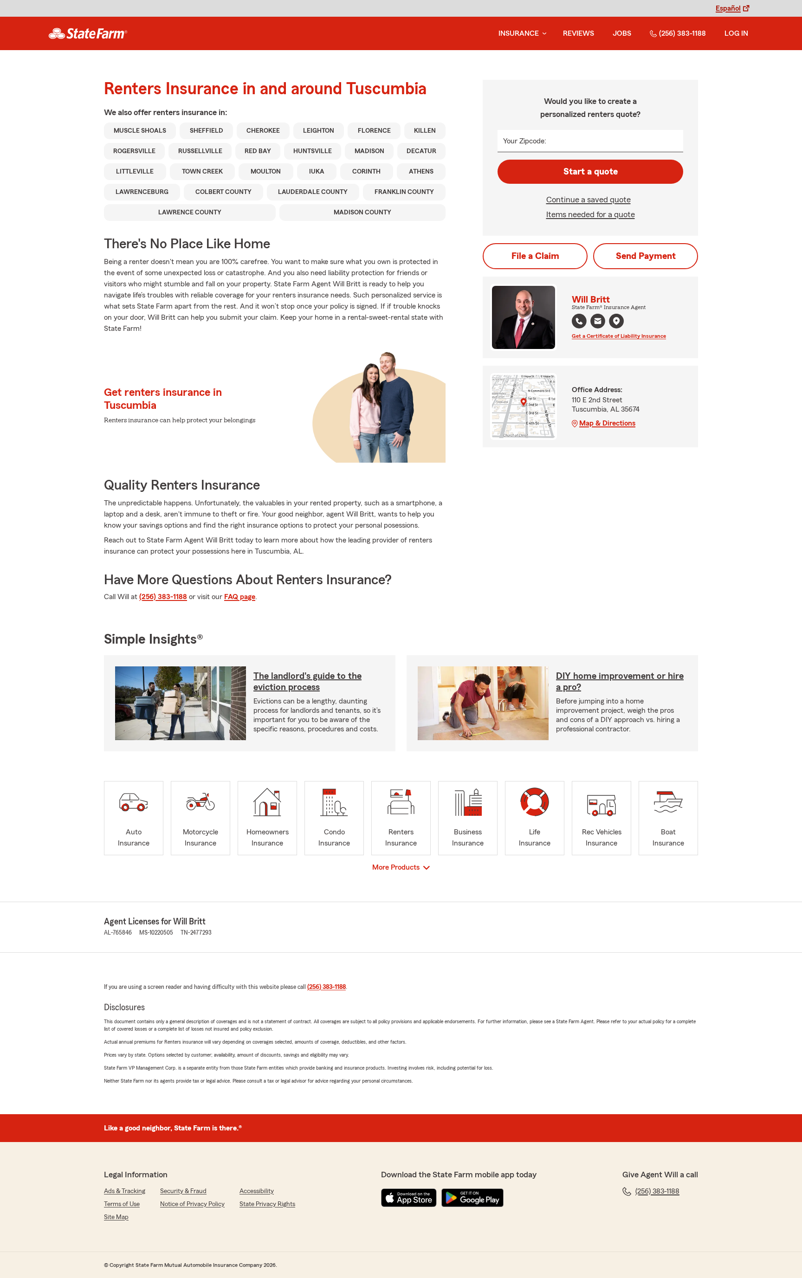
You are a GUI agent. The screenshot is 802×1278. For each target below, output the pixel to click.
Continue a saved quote (588, 199)
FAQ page (239, 596)
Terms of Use (122, 1204)
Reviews (578, 33)
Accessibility (256, 1191)
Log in (736, 33)
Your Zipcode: (524, 141)
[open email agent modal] (597, 322)
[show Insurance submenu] (542, 33)
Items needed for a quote (590, 214)
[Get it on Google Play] (472, 1197)
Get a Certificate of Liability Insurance (619, 336)
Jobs (622, 33)
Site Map (116, 1217)
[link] (88, 33)
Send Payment (646, 256)
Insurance (518, 33)
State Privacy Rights (267, 1204)
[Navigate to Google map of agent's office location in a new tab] (616, 321)
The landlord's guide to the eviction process (307, 681)
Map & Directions (607, 423)
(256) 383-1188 (682, 33)
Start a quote (590, 171)
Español (728, 8)
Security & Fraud (183, 1191)
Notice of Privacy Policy (192, 1204)
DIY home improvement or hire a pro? (620, 681)
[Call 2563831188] (579, 321)
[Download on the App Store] (409, 1197)
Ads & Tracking (124, 1191)
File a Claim (535, 256)
